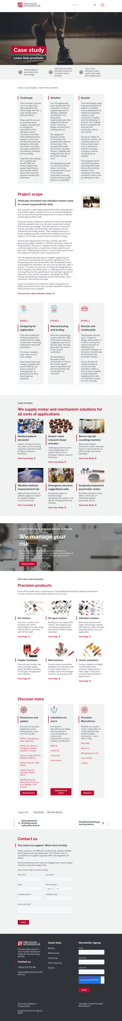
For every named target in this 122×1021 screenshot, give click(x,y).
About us (85, 748)
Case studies (86, 758)
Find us (51, 967)
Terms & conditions (26, 1003)
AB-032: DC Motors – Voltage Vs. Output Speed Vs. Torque (29, 748)
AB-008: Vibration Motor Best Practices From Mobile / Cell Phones (29, 783)
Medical (54, 745)
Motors (51, 948)
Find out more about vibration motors (35, 293)
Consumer (55, 755)
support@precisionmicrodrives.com (30, 973)
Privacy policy (24, 1006)
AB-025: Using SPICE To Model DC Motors (30, 756)
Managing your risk (89, 753)
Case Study (38, 812)
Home (20, 87)
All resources (29, 793)
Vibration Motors (54, 812)
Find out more (28, 564)
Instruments (56, 760)
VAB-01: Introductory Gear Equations (29, 739)
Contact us (53, 958)
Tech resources (55, 963)
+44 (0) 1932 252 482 (27, 967)
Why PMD (85, 743)
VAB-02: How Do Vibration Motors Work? (28, 772)
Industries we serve (61, 791)
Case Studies (31, 87)
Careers (84, 763)
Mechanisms (53, 953)
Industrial (55, 750)
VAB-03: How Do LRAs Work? (29, 764)
